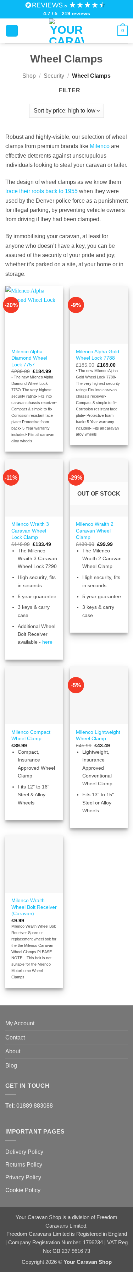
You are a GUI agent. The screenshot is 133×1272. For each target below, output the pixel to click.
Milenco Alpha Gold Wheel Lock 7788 (97, 355)
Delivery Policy (24, 1151)
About (12, 1051)
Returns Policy (23, 1164)
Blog (11, 1065)
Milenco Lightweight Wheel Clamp (98, 735)
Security (54, 75)
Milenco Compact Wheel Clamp (30, 735)
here (47, 642)
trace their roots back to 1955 (41, 191)
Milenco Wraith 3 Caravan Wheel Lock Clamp (30, 530)
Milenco (100, 146)
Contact (15, 1037)
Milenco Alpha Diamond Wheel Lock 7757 (29, 358)
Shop (29, 75)
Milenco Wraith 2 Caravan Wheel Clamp (94, 530)
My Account (19, 1023)
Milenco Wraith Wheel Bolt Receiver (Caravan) (34, 906)
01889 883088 (34, 1105)
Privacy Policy (23, 1177)
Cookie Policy (22, 1190)
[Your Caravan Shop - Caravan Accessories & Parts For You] (66, 30)
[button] (12, 31)
